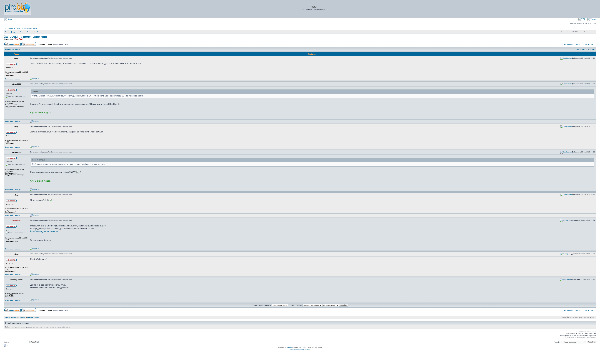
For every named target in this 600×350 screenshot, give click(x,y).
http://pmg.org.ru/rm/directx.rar (44, 231)
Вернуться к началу (12, 79)
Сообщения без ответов (13, 28)
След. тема (591, 49)
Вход (9, 19)
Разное (22, 32)
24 (586, 44)
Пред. (576, 44)
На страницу (568, 44)
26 (592, 44)
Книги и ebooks (33, 32)
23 (583, 44)
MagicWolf (19, 39)
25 (589, 44)
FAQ (583, 19)
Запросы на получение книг (25, 36)
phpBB (289, 347)
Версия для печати (12, 49)
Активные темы (30, 28)
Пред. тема (581, 49)
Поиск (593, 19)
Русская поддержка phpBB (300, 349)
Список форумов (11, 32)
